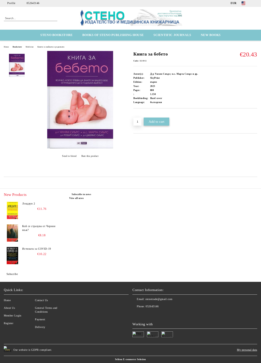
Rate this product (89, 156)
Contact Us (41, 300)
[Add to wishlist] (140, 115)
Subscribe (12, 274)
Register (8, 323)
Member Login (12, 315)
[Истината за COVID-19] (12, 255)
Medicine (29, 47)
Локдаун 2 (28, 203)
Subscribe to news (81, 194)
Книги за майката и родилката (50, 47)
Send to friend (69, 156)
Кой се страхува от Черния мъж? (38, 228)
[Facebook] (255, 3)
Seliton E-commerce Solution (130, 359)
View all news (76, 198)
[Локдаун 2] (12, 210)
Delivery (40, 327)
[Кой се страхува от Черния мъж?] (12, 233)
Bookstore (17, 47)
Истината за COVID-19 (36, 248)
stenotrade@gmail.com (158, 299)
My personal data (247, 349)
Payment (40, 319)
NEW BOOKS (211, 35)
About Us (9, 308)
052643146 (33, 3)
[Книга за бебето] (80, 147)
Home (6, 47)
